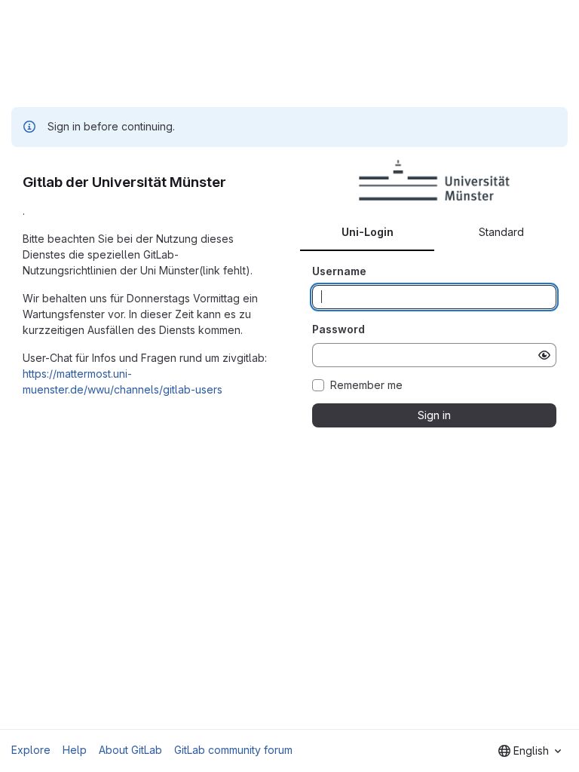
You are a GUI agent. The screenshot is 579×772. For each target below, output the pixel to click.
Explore (31, 749)
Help (75, 749)
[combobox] (530, 751)
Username (339, 271)
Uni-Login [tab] (368, 231)
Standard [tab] (501, 231)
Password (338, 329)
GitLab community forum (233, 749)
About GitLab (130, 749)
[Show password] (544, 355)
